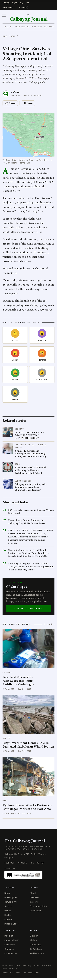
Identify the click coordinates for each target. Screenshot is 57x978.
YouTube (22, 863)
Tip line (33, 940)
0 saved (23, 7)
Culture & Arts (11, 901)
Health (7, 915)
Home (5, 36)
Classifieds (9, 944)
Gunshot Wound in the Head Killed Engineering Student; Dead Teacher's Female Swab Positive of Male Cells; (28, 553)
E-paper (34, 935)
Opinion (8, 919)
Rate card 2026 (11, 940)
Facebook (9, 863)
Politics (7, 910)
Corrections (35, 910)
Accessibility (32, 973)
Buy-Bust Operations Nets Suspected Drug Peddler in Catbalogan (18, 681)
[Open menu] (4, 16)
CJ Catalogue (36, 949)
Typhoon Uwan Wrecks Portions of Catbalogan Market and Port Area (28, 807)
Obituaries (9, 949)
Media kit (8, 935)
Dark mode (8, 7)
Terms (18, 973)
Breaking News (11, 897)
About (33, 893)
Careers (34, 901)
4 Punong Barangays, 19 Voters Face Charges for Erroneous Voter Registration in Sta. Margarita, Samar (31, 566)
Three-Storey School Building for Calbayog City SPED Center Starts (26, 522)
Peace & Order (11, 923)
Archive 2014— (37, 953)
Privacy (7, 973)
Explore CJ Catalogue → (28, 608)
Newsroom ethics (38, 906)
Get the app (35, 944)
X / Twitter (37, 863)
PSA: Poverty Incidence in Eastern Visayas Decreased (31, 511)
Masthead (34, 897)
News (13, 36)
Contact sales (10, 953)
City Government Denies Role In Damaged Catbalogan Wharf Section (28, 745)
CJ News (7, 672)
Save (29, 103)
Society (7, 738)
